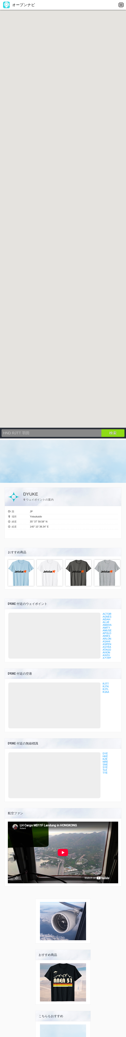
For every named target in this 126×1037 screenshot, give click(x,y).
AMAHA (107, 625)
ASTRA (107, 647)
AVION (106, 652)
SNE (105, 764)
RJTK (106, 686)
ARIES (106, 636)
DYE (105, 753)
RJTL (106, 689)
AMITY (106, 627)
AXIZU (106, 655)
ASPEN (107, 644)
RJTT (106, 683)
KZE (105, 759)
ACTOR (107, 614)
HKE (105, 756)
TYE (105, 773)
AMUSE (107, 630)
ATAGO (107, 649)
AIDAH (106, 619)
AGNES (107, 616)
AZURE (107, 658)
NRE (105, 762)
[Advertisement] (63, 461)
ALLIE (106, 622)
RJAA (106, 692)
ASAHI (106, 641)
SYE (105, 767)
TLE (105, 770)
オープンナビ (23, 5)
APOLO (107, 633)
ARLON (107, 638)
